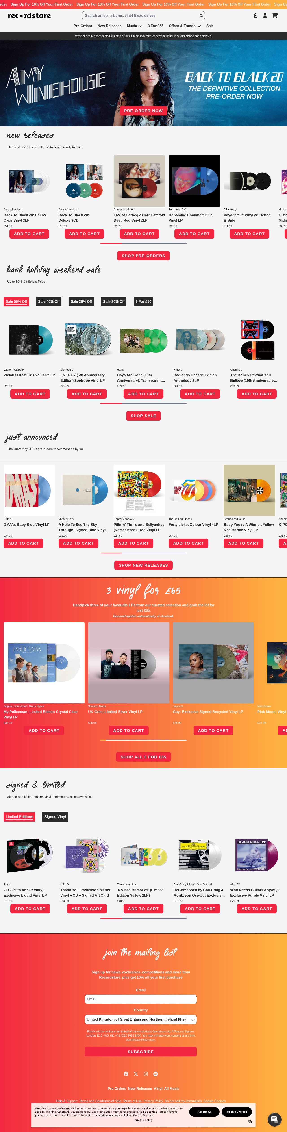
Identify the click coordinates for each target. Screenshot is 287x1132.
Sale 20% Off (113, 302)
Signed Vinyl (55, 817)
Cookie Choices (215, 1101)
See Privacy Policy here (140, 1039)
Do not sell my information (183, 1101)
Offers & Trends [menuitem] (182, 26)
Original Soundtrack (16, 706)
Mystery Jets (66, 519)
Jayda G (178, 706)
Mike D (64, 884)
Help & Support (67, 1101)
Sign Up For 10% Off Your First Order (42, 4)
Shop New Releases (143, 565)
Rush (7, 884)
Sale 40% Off (48, 302)
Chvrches (236, 369)
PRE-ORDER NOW (143, 110)
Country (141, 1010)
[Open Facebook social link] (126, 1074)
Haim (120, 369)
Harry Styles (36, 706)
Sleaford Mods (97, 706)
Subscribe (141, 1052)
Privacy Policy (153, 1101)
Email (141, 990)
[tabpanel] (143, 361)
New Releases (140, 1089)
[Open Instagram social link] (146, 1074)
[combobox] (143, 15)
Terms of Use (132, 1101)
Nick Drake (264, 706)
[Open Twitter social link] (136, 1074)
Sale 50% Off (16, 302)
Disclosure (66, 369)
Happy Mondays (124, 519)
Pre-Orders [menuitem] (83, 26)
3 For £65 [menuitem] (155, 26)
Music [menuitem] (132, 26)
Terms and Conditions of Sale (100, 1101)
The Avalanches (127, 884)
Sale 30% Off (81, 302)
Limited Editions (19, 817)
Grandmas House (234, 519)
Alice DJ (235, 884)
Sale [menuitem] (210, 26)
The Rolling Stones (180, 519)
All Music (172, 1089)
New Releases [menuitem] (110, 26)
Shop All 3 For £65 (144, 757)
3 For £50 (143, 302)
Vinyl (158, 1089)
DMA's (7, 519)
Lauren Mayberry (14, 369)
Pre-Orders (117, 1089)
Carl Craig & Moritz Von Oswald (193, 884)
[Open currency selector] (255, 16)
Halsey (178, 369)
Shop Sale (144, 416)
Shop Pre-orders (143, 256)
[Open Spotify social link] (156, 1074)
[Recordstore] (29, 15)
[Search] (201, 15)
